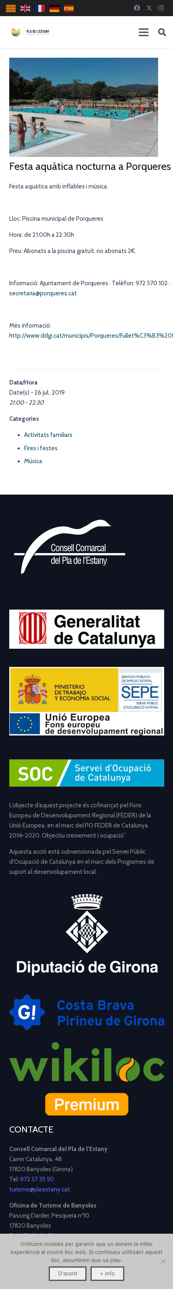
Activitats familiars (48, 435)
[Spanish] (69, 8)
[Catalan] (11, 8)
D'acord (67, 1273)
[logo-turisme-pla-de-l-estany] (30, 32)
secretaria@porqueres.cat (44, 293)
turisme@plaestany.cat (39, 1189)
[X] (149, 8)
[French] (40, 8)
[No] (163, 1261)
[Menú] (143, 32)
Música (33, 461)
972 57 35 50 (37, 1179)
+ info (107, 1273)
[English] (26, 8)
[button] (162, 32)
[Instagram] (161, 8)
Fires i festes (41, 448)
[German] (54, 8)
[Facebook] (137, 8)
